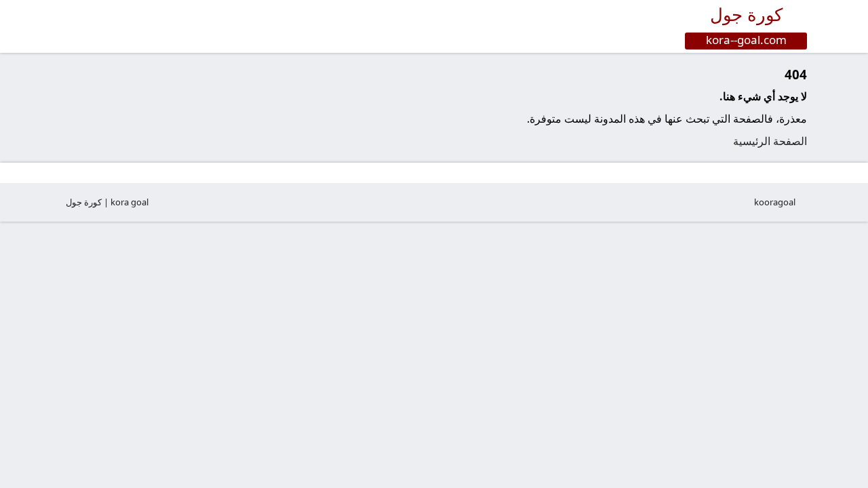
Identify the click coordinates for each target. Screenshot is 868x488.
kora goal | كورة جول (107, 202)
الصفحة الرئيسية (770, 141)
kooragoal (774, 202)
